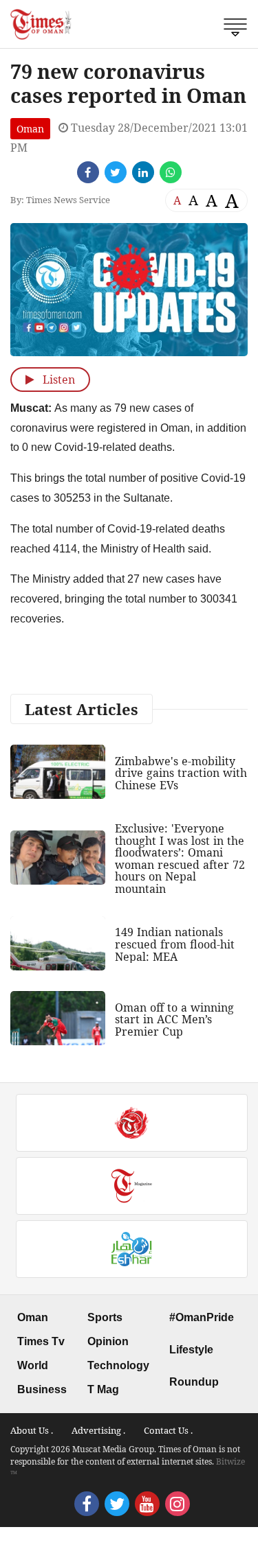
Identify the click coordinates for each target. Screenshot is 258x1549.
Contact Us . (168, 1430)
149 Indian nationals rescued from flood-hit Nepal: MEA (175, 944)
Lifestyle (191, 1349)
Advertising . (98, 1430)
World (32, 1365)
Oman (30, 128)
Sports (104, 1317)
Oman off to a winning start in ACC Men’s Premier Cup (174, 1019)
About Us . (31, 1430)
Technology (118, 1365)
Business (42, 1389)
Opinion (108, 1341)
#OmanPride (201, 1317)
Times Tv (41, 1341)
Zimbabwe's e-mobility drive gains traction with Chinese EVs (181, 773)
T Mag (103, 1389)
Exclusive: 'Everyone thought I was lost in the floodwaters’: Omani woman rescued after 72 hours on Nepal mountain (180, 858)
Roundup (194, 1382)
